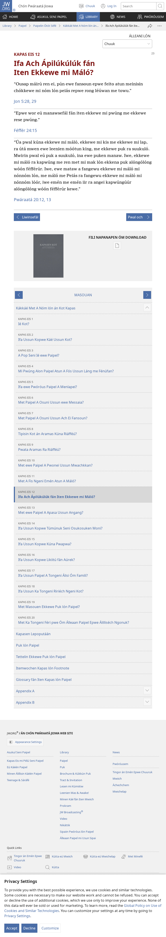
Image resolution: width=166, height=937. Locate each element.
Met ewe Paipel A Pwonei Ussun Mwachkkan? (55, 463)
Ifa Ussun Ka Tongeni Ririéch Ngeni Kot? (50, 589)
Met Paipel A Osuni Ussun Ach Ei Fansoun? (52, 415)
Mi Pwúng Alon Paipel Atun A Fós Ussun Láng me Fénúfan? (66, 368)
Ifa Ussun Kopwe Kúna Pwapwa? (44, 541)
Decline (29, 928)
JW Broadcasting (71, 812)
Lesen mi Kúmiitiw (71, 786)
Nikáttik (65, 825)
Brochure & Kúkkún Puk (75, 774)
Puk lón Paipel (27, 645)
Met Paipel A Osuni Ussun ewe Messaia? (51, 400)
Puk (62, 767)
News (116, 752)
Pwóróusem (120, 764)
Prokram (65, 806)
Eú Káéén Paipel (17, 767)
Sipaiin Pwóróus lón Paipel (77, 832)
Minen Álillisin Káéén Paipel (24, 774)
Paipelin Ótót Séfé (44, 26)
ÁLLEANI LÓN (139, 36)
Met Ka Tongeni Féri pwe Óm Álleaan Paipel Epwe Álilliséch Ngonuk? (73, 620)
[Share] (150, 26)
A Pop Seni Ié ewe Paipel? (38, 353)
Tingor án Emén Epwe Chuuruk (132, 772)
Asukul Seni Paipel (18, 752)
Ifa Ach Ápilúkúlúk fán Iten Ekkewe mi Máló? (56, 494)
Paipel (22, 26)
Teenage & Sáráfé (18, 780)
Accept (11, 928)
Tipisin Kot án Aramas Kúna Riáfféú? (47, 431)
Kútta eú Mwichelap (99, 856)
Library (7, 26)
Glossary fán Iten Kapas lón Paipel (44, 679)
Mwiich (117, 778)
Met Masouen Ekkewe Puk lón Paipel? (49, 604)
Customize (50, 928)
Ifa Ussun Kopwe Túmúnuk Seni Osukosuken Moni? (60, 526)
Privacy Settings (17, 915)
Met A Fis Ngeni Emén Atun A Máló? (47, 478)
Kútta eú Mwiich (59, 856)
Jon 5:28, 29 (25, 101)
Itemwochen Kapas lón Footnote (42, 668)
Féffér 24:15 (25, 130)
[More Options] (159, 26)
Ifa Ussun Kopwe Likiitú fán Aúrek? (46, 557)
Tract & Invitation (71, 780)
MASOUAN (83, 295)
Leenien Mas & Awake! (74, 793)
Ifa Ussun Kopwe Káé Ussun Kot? (45, 337)
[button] (48, 17)
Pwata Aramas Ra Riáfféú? (39, 447)
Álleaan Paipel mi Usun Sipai (78, 838)
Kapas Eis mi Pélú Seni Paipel (25, 761)
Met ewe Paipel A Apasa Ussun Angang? (50, 510)
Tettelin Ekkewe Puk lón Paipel (40, 656)
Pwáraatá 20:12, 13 (32, 199)
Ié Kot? (25, 321)
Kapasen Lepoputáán (33, 633)
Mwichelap (119, 791)
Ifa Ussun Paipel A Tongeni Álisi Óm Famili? (53, 573)
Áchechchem (121, 785)
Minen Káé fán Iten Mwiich (77, 799)
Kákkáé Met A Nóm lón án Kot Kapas (81, 26)
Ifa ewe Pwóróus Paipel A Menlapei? (47, 384)
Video (63, 819)
